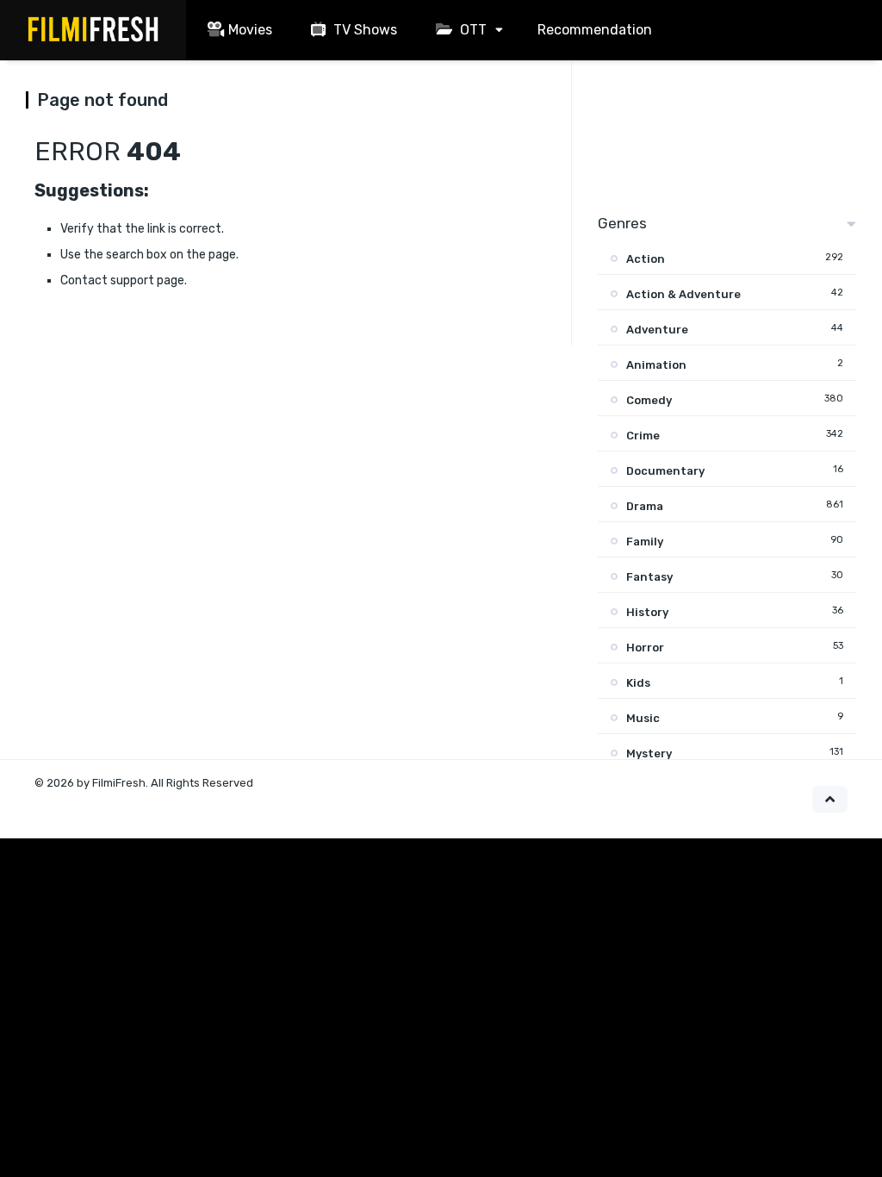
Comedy (649, 400)
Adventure (657, 329)
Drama (644, 506)
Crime (643, 435)
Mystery (649, 753)
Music (643, 718)
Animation (656, 364)
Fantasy (649, 576)
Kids (638, 682)
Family (644, 541)
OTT (472, 30)
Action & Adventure (683, 294)
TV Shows (363, 30)
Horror (645, 647)
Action (645, 258)
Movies (250, 30)
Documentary (665, 470)
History (647, 612)
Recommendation (594, 30)
